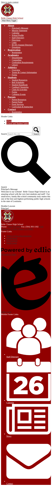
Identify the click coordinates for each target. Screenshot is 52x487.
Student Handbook (20, 85)
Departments (17, 58)
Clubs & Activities (19, 89)
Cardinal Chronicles (20, 87)
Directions (16, 40)
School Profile (18, 35)
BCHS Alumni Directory (22, 45)
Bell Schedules (18, 82)
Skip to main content (9, 2)
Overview (16, 70)
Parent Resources (19, 99)
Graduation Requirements (22, 62)
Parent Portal (17, 102)
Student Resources (19, 80)
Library (15, 65)
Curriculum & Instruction (22, 107)
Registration (17, 52)
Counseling (16, 60)
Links (14, 42)
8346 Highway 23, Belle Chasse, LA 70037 (22, 228)
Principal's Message (20, 28)
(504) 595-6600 (14, 227)
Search (4, 134)
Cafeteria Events (19, 94)
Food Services (18, 104)
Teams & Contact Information (24, 72)
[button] (10, 25)
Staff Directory (18, 38)
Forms (14, 75)
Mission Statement (19, 30)
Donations (16, 47)
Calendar (15, 33)
